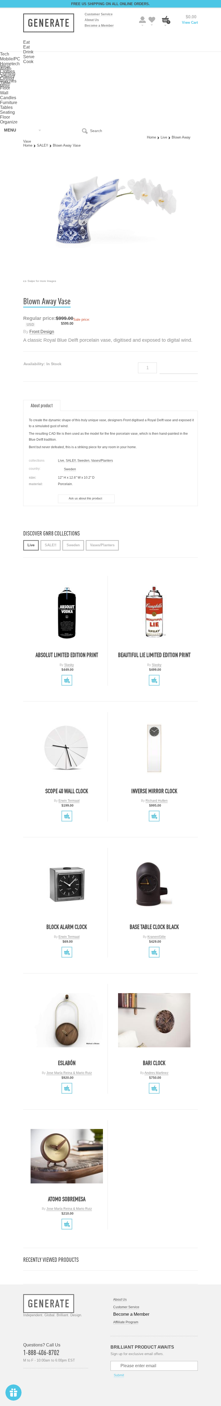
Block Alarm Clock (66, 926)
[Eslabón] (66, 1020)
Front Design (41, 331)
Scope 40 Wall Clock (66, 790)
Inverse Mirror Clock (154, 790)
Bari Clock (154, 1062)
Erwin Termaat (69, 801)
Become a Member (99, 25)
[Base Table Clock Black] (154, 884)
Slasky (69, 665)
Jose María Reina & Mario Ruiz (69, 1073)
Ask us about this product (85, 498)
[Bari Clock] (154, 1020)
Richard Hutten (157, 801)
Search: (86, 130)
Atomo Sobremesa (66, 1199)
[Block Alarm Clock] (66, 884)
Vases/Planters (102, 460)
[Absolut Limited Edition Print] (66, 612)
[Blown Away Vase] (110, 277)
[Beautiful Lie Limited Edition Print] (154, 612)
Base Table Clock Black (154, 926)
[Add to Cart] (66, 680)
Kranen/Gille (156, 937)
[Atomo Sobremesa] (66, 1156)
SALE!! (42, 145)
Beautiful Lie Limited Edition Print (154, 654)
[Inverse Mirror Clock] (154, 748)
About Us (92, 20)
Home (151, 137)
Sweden (83, 460)
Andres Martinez (156, 1073)
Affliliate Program (125, 1322)
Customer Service (99, 14)
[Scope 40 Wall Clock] (66, 748)
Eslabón (66, 1062)
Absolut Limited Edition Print (67, 654)
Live (164, 137)
